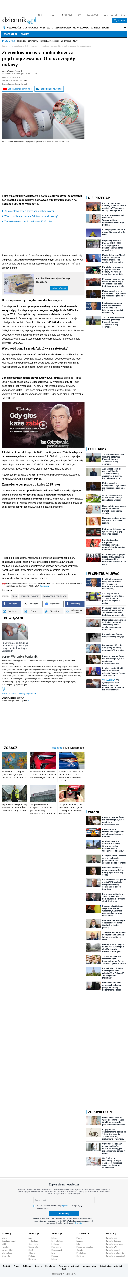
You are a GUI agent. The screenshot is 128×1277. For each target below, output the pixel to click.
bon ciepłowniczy (30, 596)
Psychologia (81, 1253)
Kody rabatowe (57, 1241)
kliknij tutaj (78, 1223)
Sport (30, 1250)
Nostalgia (21, 41)
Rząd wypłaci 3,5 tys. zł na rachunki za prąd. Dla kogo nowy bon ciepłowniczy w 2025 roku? (15, 647)
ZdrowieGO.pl (92, 15)
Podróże (31, 1256)
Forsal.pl (5, 1247)
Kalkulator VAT (111, 1247)
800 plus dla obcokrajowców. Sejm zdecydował (53, 280)
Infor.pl (4, 1238)
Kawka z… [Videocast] (49, 41)
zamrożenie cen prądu (54, 596)
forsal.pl (52, 15)
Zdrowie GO (33, 41)
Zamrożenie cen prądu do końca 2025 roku (28, 221)
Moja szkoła (56, 1247)
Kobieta (55, 1238)
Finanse (25, 34)
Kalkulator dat (111, 1238)
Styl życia (80, 1256)
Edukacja (55, 1244)
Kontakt (6, 1266)
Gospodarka (10, 34)
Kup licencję (44, 586)
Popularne (56, 747)
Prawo (79, 1238)
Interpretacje (7, 1253)
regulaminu (65, 1206)
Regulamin (50, 1266)
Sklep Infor (6, 1256)
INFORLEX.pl (67, 15)
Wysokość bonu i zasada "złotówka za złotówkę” (31, 216)
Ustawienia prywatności (111, 1266)
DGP (79, 15)
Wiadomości (33, 1247)
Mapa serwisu (89, 1266)
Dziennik (5, 46)
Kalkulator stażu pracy (114, 1244)
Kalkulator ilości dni (113, 1241)
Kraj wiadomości (74, 747)
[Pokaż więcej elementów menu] (124, 27)
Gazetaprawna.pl (9, 1241)
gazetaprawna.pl (110, 15)
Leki (78, 1244)
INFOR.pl (40, 15)
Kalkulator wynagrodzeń (115, 1256)
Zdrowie (31, 1253)
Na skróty (6, 1233)
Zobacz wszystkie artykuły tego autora (19, 693)
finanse (34, 46)
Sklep (122, 15)
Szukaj (121, 20)
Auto (30, 1238)
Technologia (33, 1241)
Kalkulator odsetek (113, 1250)
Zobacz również (59, 288)
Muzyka (55, 1256)
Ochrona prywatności (69, 1266)
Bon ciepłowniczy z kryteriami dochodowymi (29, 211)
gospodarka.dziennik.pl (20, 46)
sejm (14, 596)
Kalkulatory (111, 1233)
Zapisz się (64, 1213)
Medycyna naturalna (84, 1247)
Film (53, 1253)
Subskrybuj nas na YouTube (20, 89)
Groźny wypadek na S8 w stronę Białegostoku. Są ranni (15, 699)
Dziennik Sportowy (69, 41)
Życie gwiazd (57, 1250)
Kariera (38, 1266)
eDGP (4, 1244)
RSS (64, 1269)
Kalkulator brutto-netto (115, 1253)
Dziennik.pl (33, 1233)
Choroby (79, 1250)
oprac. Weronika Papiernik (20, 72)
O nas (16, 1266)
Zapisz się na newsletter (51, 89)
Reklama (27, 1266)
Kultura (54, 1259)
